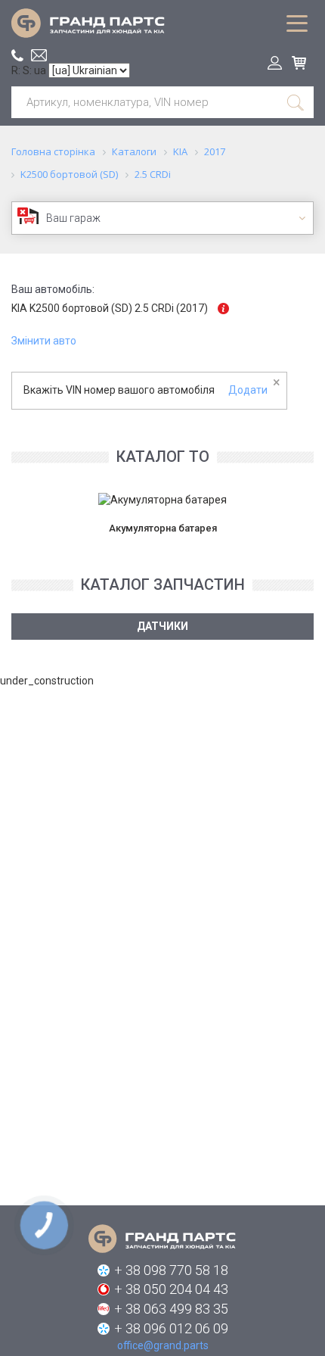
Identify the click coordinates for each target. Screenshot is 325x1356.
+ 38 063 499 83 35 (171, 1309)
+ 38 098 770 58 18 (171, 1270)
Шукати (296, 102)
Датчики (162, 626)
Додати (248, 390)
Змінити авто (43, 341)
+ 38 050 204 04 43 (171, 1289)
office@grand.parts (39, 55)
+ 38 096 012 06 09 (171, 1328)
